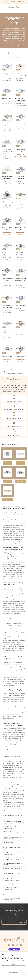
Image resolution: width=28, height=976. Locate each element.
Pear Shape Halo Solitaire (20, 356)
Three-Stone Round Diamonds (21, 150)
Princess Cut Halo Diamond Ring (21, 177)
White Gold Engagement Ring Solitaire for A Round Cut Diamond (20, 280)
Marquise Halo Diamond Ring (20, 228)
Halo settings (5, 777)
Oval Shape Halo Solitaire (20, 331)
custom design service (14, 592)
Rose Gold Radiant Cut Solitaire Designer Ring (21, 74)
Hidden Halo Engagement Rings (10, 371)
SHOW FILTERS (14, 53)
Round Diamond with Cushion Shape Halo (7, 306)
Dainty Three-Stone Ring (7, 98)
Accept (13, 964)
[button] (2, 7)
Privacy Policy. (21, 960)
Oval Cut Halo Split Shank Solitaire (7, 279)
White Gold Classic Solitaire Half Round (20, 253)
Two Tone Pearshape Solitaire (7, 125)
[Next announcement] (26, 2)
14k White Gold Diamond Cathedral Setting (7, 74)
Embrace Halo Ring (21, 124)
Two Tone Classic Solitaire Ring (21, 203)
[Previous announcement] (2, 2)
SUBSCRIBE (22, 922)
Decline (13, 968)
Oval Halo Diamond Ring (7, 202)
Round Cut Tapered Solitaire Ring (7, 332)
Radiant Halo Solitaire (20, 305)
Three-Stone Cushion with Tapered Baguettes (20, 99)
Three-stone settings (7, 802)
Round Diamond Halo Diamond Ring (7, 253)
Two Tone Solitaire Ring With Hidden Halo (7, 177)
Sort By (8, 57)
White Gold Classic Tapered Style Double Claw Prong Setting (7, 151)
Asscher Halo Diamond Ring (7, 228)
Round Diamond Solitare (7, 356)
